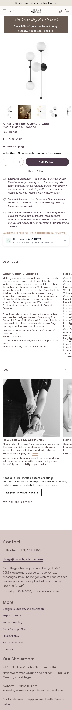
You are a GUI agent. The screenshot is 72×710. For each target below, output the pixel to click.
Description (11, 262)
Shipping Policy (12, 615)
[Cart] (67, 11)
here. (6, 704)
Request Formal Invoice (22, 492)
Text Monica (50, 3)
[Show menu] (4, 11)
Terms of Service (13, 642)
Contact (8, 649)
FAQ (5, 370)
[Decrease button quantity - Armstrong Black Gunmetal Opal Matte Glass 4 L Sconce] (7, 162)
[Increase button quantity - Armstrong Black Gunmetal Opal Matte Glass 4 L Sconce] (19, 162)
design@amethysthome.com (23, 559)
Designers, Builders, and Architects (23, 609)
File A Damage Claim (15, 629)
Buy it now (36, 171)
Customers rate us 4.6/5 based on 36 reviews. (34, 233)
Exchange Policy (12, 622)
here (35, 453)
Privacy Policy (11, 636)
